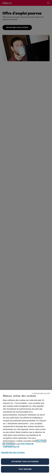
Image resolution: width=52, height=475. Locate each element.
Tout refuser (25, 469)
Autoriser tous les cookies (25, 462)
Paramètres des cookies (13, 453)
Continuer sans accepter (41, 393)
